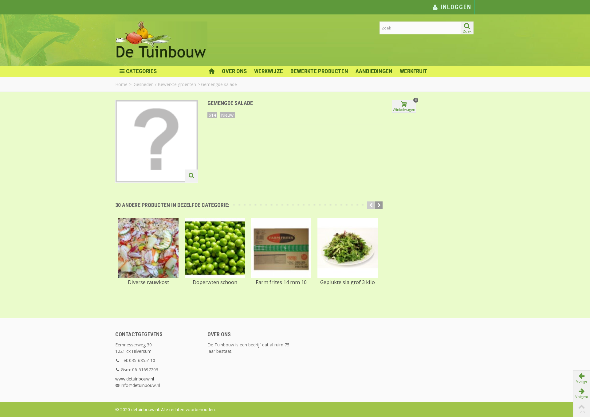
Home (121, 84)
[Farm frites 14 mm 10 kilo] (281, 248)
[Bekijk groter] (191, 176)
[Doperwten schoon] (215, 248)
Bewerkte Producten (319, 71)
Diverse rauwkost (148, 282)
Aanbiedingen (374, 71)
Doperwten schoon (215, 282)
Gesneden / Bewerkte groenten (165, 84)
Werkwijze (268, 71)
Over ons (234, 71)
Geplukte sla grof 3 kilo (347, 282)
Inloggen (455, 7)
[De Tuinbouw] (161, 39)
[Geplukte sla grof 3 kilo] (347, 248)
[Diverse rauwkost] (148, 248)
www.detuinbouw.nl (134, 379)
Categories (141, 71)
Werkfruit (413, 71)
